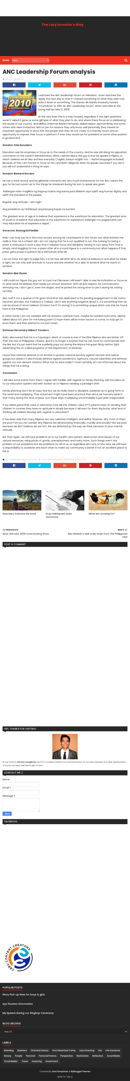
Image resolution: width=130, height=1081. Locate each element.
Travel (24, 1061)
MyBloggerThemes (80, 1071)
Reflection (80, 459)
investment (52, 1061)
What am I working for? (102, 513)
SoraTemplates (60, 1071)
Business (22, 1050)
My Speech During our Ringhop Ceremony (28, 1013)
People (18, 1055)
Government (57, 459)
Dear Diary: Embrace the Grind (19, 513)
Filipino (34, 459)
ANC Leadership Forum (16, 459)
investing (37, 1061)
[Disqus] (65, 591)
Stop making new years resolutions (59, 515)
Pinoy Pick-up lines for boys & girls (24, 994)
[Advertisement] (61, 7)
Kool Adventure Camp (63, 1050)
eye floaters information (18, 1004)
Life (100, 1050)
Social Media (113, 1055)
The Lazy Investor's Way (63, 24)
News (69, 459)
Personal (30, 1055)
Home (6, 60)
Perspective (66, 1055)
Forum (44, 459)
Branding (9, 1050)
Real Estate (83, 1055)
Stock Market (11, 1061)
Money (7, 1055)
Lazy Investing (86, 1050)
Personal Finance (48, 1055)
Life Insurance (113, 1050)
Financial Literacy (40, 1050)
